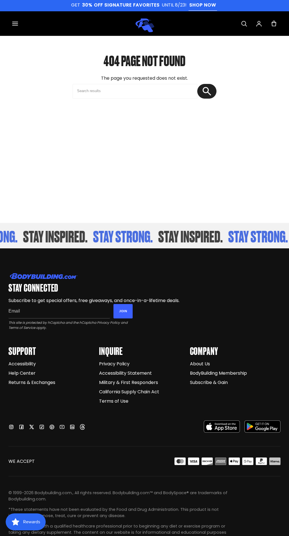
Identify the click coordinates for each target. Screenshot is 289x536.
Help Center (22, 373)
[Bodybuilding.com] (144, 23)
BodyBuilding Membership (218, 373)
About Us (200, 364)
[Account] (259, 23)
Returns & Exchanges (31, 382)
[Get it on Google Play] (262, 426)
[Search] (244, 23)
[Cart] (274, 23)
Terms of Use (113, 401)
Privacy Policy (108, 322)
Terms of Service (21, 327)
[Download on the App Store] (222, 426)
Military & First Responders (128, 382)
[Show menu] (15, 23)
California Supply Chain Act (129, 392)
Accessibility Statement (125, 373)
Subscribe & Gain (209, 382)
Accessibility (22, 364)
